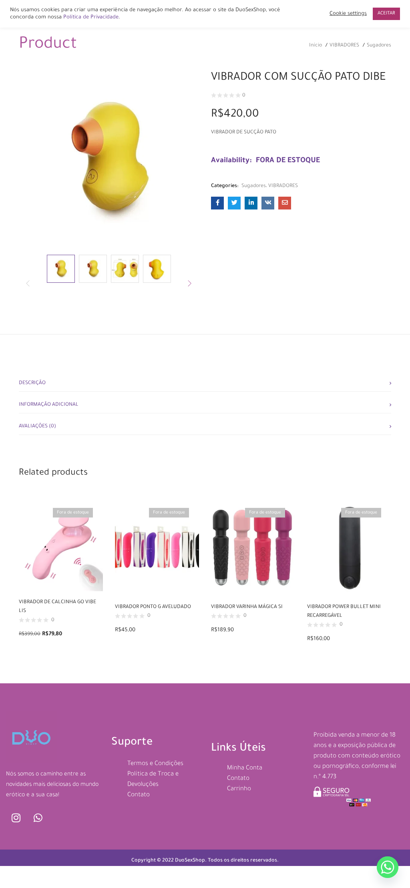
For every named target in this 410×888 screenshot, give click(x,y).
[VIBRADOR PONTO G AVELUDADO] (157, 547)
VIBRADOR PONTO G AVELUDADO (153, 607)
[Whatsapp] (38, 817)
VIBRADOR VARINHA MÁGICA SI (247, 607)
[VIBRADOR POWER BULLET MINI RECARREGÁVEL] (349, 547)
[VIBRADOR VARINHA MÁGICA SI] (253, 547)
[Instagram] (16, 817)
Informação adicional (48, 405)
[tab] (205, 381)
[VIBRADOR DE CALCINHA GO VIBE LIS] (61, 545)
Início (315, 45)
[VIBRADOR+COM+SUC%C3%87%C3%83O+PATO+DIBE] (234, 203)
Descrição (32, 383)
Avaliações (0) (37, 426)
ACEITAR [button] (386, 13)
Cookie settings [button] (348, 14)
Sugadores (379, 45)
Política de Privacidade (91, 17)
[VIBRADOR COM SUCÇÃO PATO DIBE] (217, 203)
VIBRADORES (344, 45)
